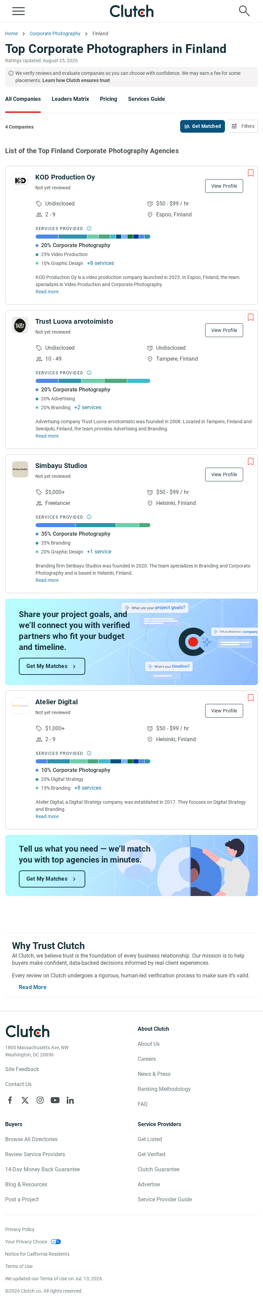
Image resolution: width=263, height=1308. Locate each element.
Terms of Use (19, 1266)
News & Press (154, 1074)
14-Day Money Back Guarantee (42, 1169)
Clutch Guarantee (158, 1169)
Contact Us (18, 1084)
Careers (147, 1059)
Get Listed (150, 1139)
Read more (47, 291)
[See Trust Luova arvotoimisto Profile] (20, 325)
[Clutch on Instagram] (40, 1100)
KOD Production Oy (65, 177)
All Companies (23, 99)
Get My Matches (46, 666)
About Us (149, 1044)
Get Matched (206, 126)
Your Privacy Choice (26, 1241)
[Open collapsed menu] (18, 11)
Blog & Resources (26, 1184)
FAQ (143, 1104)
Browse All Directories (31, 1139)
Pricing (108, 99)
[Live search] (244, 11)
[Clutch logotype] (131, 11)
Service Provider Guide (165, 1199)
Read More (33, 987)
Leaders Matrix (70, 99)
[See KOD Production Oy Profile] (20, 181)
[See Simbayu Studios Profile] (20, 469)
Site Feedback (22, 1069)
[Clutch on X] (25, 1100)
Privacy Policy (20, 1229)
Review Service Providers (35, 1154)
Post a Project (22, 1199)
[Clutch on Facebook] (10, 1100)
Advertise (149, 1184)
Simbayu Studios (61, 466)
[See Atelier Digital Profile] (20, 705)
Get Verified (151, 1154)
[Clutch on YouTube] (55, 1100)
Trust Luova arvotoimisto (74, 321)
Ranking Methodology (164, 1089)
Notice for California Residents (37, 1254)
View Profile (224, 186)
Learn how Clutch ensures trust (76, 80)
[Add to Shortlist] (250, 173)
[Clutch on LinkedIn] (70, 1100)
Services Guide (146, 99)
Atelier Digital (56, 702)
